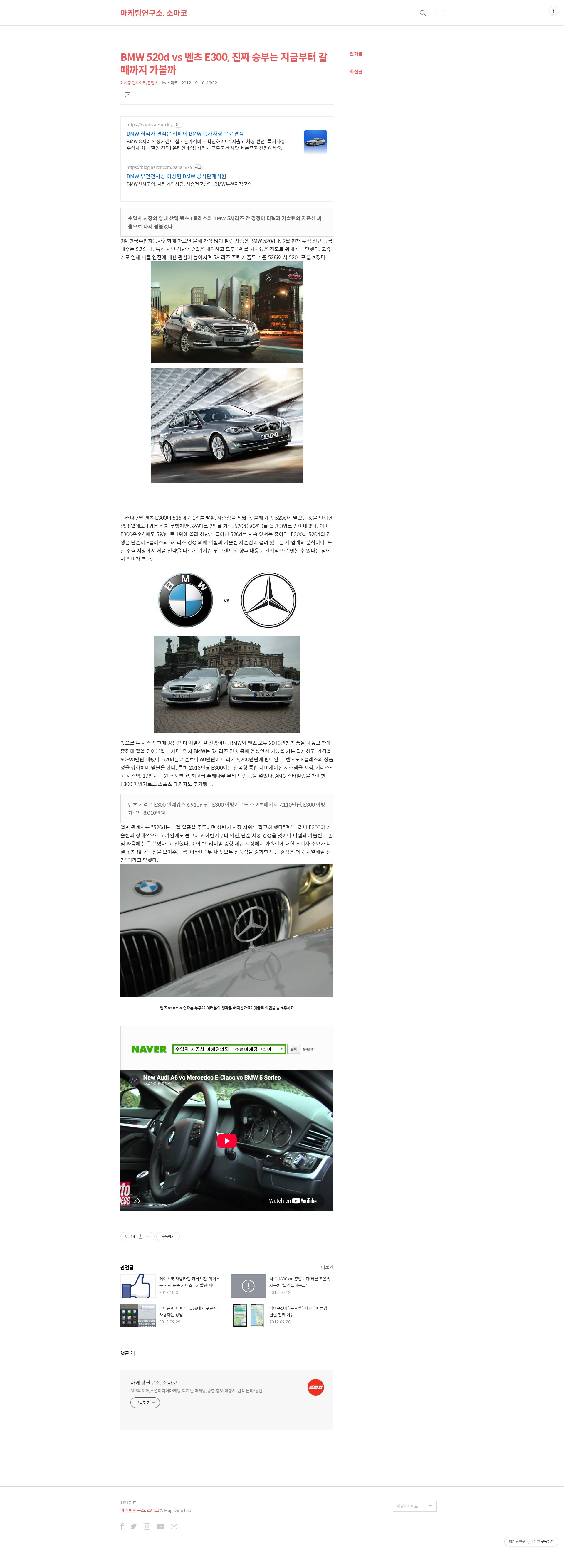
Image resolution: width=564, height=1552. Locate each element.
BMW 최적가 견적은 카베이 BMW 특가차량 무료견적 (185, 133)
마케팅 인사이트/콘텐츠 (139, 83)
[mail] (174, 1527)
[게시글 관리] (148, 1236)
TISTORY (128, 1502)
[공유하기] (140, 1236)
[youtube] (160, 1527)
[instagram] (147, 1527)
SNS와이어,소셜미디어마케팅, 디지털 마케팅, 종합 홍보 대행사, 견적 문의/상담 (196, 1390)
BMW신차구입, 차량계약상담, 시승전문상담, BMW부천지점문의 (189, 183)
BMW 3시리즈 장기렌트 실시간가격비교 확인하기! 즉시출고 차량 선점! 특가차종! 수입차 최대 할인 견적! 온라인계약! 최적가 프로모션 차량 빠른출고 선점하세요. (207, 144)
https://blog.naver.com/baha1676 (159, 167)
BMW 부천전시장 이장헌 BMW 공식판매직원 (176, 176)
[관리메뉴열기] (553, 10)
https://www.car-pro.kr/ (149, 124)
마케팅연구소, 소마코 (153, 12)
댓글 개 (127, 1353)
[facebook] (122, 1527)
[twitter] (133, 1527)
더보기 (327, 1267)
